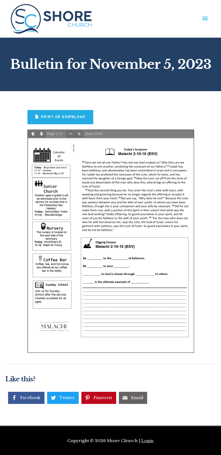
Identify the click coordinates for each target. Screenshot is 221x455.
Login (147, 440)
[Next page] (41, 134)
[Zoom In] (79, 134)
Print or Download (63, 117)
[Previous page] (33, 134)
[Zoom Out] (71, 134)
